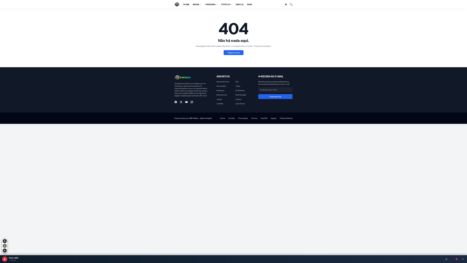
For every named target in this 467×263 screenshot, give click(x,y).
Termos (254, 118)
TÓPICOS (225, 4)
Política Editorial (286, 118)
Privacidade (243, 118)
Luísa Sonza (240, 104)
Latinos (238, 99)
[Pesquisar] (290, 4)
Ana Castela (221, 86)
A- (5, 251)
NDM (249, 4)
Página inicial (234, 52)
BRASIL (196, 4)
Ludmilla (219, 104)
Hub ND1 (264, 118)
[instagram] (192, 102)
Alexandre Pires (222, 82)
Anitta (237, 86)
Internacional (221, 95)
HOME (186, 4)
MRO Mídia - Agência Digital (201, 118)
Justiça (219, 99)
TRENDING (210, 4)
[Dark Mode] (284, 4)
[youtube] (186, 102)
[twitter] (181, 102)
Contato (231, 118)
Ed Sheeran (240, 90)
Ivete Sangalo (240, 95)
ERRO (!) (240, 4)
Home (222, 118)
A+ (5, 241)
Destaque (220, 90)
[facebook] (176, 102)
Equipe (273, 118)
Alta (237, 82)
